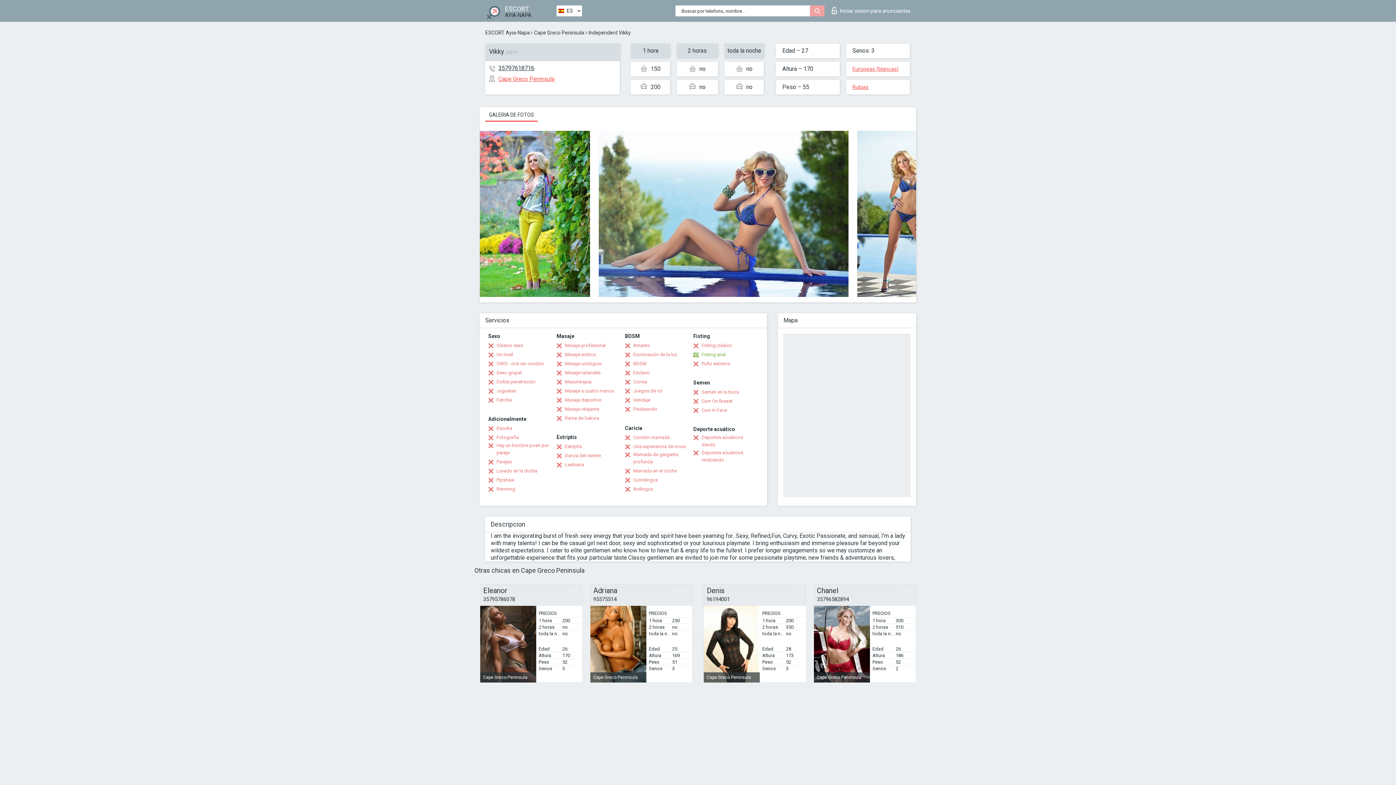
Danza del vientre (583, 455)
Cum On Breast (717, 401)
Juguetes (506, 391)
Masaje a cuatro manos (589, 391)
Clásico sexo (510, 345)
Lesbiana (574, 464)
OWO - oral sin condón (520, 363)
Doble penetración (516, 382)
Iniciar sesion (875, 11)
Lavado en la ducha (517, 471)
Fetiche (504, 400)
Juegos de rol (647, 391)
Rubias (861, 87)
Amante (641, 345)
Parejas (504, 461)
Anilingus (643, 489)
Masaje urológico (583, 363)
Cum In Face (714, 410)
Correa (640, 382)
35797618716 (516, 68)
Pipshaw (505, 480)
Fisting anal (714, 354)
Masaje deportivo (583, 400)
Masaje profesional (585, 345)
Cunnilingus (645, 480)
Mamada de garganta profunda (655, 458)
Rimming (506, 489)
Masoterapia (578, 382)
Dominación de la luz (655, 354)
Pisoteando (645, 409)
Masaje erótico (580, 354)
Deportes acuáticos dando (722, 441)
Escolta (504, 428)
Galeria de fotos (511, 115)
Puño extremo (716, 363)
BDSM (639, 363)
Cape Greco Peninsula (559, 33)
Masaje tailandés (583, 372)
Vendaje (641, 400)
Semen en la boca (720, 392)
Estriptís (573, 446)
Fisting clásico (717, 345)
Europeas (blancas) (876, 69)
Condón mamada (651, 437)
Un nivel (505, 354)
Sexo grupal (509, 372)
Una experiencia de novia (659, 446)
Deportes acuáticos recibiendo (722, 456)
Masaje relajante (582, 409)
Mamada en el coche (655, 471)
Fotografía (508, 437)
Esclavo (641, 372)
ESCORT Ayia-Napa (507, 33)
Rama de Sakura (582, 418)
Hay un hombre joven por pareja (523, 449)
